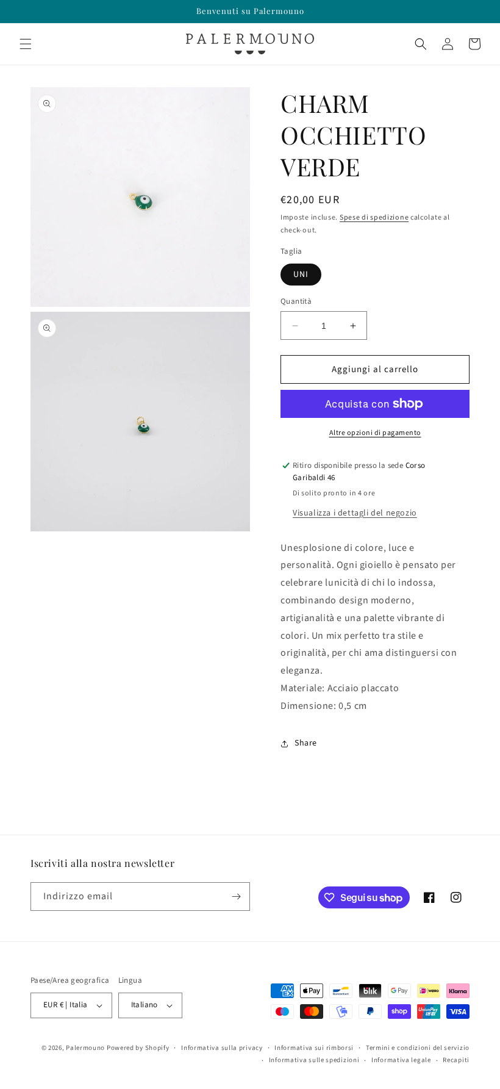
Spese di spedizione (374, 217)
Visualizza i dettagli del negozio (355, 513)
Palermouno (85, 1047)
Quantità (296, 301)
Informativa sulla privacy (222, 1047)
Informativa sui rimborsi (314, 1047)
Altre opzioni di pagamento (375, 433)
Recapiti (456, 1060)
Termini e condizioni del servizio (418, 1047)
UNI (301, 274)
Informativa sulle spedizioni (314, 1060)
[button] (25, 44)
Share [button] (306, 743)
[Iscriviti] (236, 896)
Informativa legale (401, 1060)
